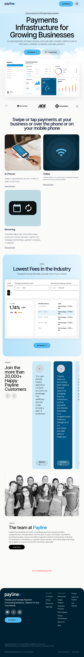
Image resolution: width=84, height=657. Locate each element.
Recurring (49, 603)
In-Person (49, 596)
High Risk (49, 607)
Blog (59, 625)
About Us (61, 622)
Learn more (17, 547)
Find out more (10, 186)
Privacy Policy (75, 652)
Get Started (66, 4)
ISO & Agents (62, 612)
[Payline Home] (10, 3)
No (11, 293)
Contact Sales (52, 52)
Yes (8, 293)
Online (48, 600)
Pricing (74, 593)
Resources (62, 596)
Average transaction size (24, 283)
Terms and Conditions (63, 652)
